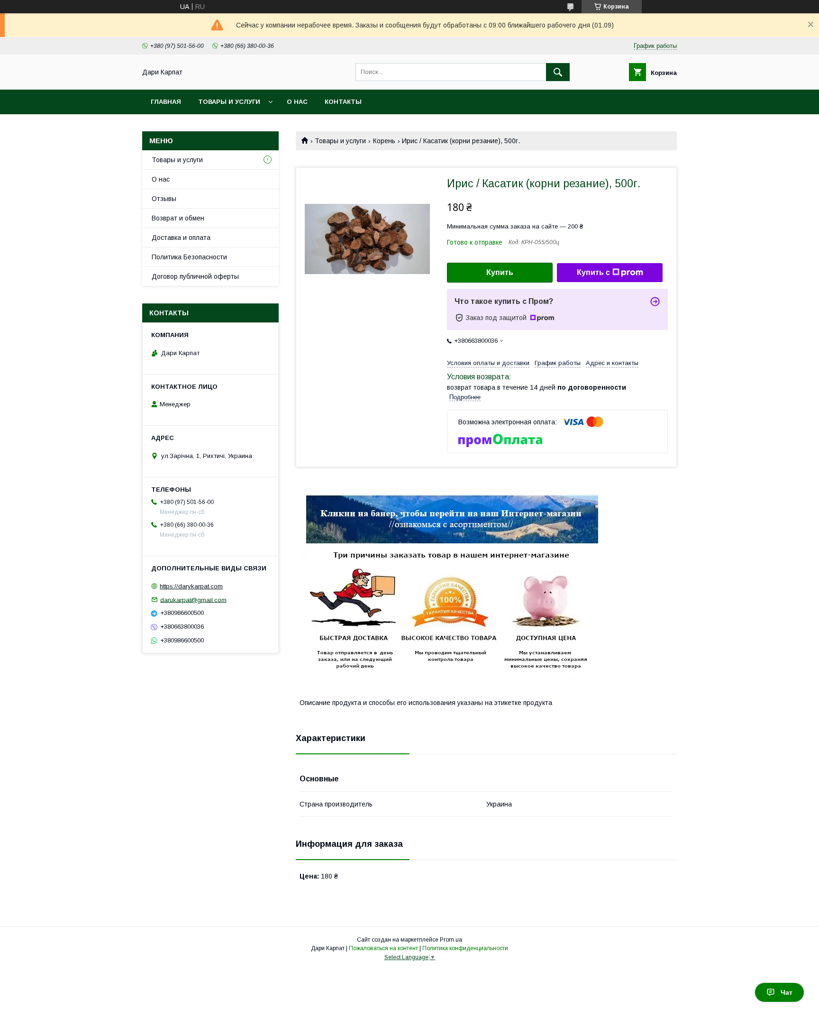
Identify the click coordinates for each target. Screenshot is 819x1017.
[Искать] (558, 72)
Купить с (593, 272)
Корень (384, 141)
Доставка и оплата (181, 237)
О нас (297, 101)
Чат (786, 992)
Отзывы (164, 198)
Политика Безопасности (189, 257)
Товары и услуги (229, 101)
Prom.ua (451, 939)
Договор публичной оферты (195, 276)
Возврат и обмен (178, 218)
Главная (166, 101)
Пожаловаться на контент (383, 948)
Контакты (343, 101)
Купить (499, 272)
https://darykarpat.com (191, 586)
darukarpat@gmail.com (193, 599)
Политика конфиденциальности (465, 948)
